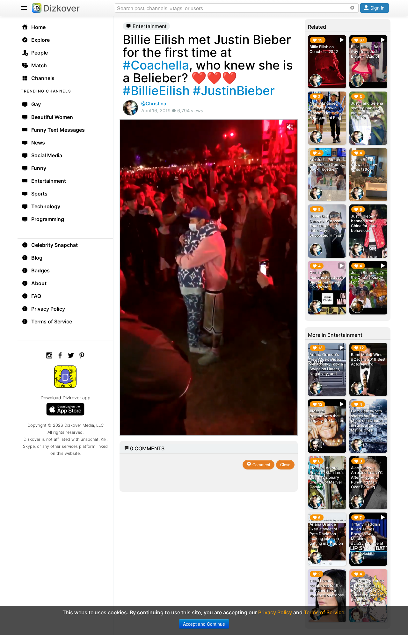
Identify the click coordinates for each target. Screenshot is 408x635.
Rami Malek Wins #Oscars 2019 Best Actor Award (368, 359)
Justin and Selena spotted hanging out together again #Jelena (367, 110)
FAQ (36, 296)
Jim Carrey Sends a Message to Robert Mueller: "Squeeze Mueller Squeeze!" (367, 590)
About (39, 283)
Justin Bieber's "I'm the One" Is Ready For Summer (368, 277)
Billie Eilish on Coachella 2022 (324, 49)
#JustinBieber (234, 90)
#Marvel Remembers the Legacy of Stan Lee (327, 416)
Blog (36, 258)
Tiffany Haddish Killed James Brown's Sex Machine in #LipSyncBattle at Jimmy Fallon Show (367, 538)
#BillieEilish (156, 90)
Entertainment (149, 26)
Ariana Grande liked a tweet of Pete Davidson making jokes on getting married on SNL (326, 536)
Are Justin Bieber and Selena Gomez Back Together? (327, 164)
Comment (260, 464)
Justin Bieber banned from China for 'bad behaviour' (364, 223)
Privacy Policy (48, 309)
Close (285, 464)
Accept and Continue (204, 624)
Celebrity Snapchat (54, 245)
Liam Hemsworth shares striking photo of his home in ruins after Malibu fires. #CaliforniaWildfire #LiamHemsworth (368, 425)
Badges (40, 270)
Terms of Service (51, 321)
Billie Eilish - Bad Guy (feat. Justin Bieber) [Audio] (366, 51)
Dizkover (61, 8)
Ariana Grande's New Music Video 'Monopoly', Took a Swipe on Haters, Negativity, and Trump (326, 366)
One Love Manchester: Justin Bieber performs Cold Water (327, 279)
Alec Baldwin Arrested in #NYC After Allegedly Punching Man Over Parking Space (367, 479)
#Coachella (156, 65)
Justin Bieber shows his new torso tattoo (364, 164)
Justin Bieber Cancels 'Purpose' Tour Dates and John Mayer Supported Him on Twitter (326, 228)
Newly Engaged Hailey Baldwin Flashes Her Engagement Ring (325, 110)
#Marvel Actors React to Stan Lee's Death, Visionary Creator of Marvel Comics (327, 477)
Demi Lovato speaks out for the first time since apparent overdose (327, 587)
